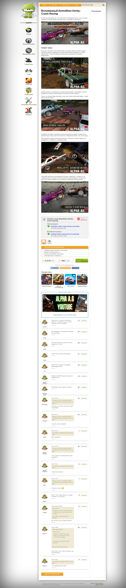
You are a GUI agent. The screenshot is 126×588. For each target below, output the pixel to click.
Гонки (29, 74)
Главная (44, 5)
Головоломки (29, 94)
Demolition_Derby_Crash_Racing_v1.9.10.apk (65, 226)
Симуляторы (29, 64)
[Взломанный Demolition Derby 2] (82, 279)
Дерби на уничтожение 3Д (59, 287)
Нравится (84, 320)
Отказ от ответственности (97, 583)
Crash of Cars (70, 286)
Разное (77, 5)
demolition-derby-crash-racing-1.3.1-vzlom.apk (65, 234)
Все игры (54, 5)
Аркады (28, 34)
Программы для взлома (28, 104)
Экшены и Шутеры (29, 44)
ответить (53, 325)
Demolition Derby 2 (82, 286)
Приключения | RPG (28, 54)
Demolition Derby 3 (47, 286)
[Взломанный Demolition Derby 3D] (59, 279)
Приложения (65, 5)
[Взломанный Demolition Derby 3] (47, 279)
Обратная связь (99, 584)
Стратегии (28, 84)
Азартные (29, 114)
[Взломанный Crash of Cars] (71, 279)
